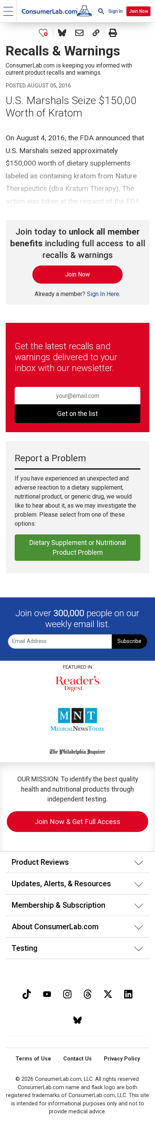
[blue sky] (77, 1019)
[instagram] (67, 993)
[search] (101, 11)
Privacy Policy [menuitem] (122, 1059)
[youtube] (47, 993)
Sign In (115, 11)
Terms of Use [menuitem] (33, 1059)
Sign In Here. (103, 294)
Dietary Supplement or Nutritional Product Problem (77, 547)
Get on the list (77, 413)
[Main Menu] (8, 11)
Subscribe (129, 641)
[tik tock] (27, 993)
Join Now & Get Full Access (77, 822)
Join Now (138, 11)
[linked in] (128, 993)
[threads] (88, 993)
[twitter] (108, 993)
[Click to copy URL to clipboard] (96, 33)
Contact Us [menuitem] (77, 1059)
